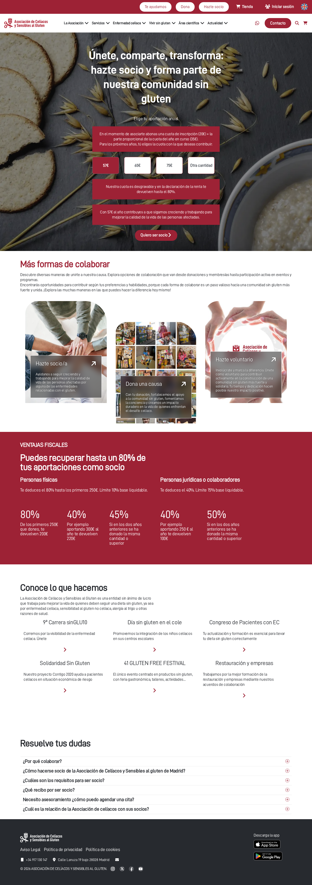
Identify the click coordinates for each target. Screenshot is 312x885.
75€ (169, 165)
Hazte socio (214, 7)
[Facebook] (132, 869)
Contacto (278, 23)
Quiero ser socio (154, 235)
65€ (138, 165)
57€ (106, 165)
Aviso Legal (30, 849)
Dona (185, 7)
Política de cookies (103, 849)
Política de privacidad (63, 849)
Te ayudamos (155, 7)
